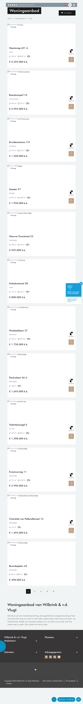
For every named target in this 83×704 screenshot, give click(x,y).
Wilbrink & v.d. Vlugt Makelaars (15, 639)
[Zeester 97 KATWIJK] (41, 175)
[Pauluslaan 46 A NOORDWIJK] (41, 363)
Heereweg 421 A (18, 48)
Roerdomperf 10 (18, 95)
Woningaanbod (20, 18)
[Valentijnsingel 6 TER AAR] (41, 410)
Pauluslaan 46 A (18, 377)
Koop (30, 18)
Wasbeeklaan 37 (18, 330)
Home (9, 18)
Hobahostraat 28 (18, 283)
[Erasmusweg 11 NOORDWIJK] (41, 458)
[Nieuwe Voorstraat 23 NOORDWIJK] (41, 222)
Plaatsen (49, 637)
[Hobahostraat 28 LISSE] (41, 269)
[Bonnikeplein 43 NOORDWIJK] (41, 552)
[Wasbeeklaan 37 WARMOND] (41, 316)
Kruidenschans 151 (19, 142)
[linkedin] (54, 656)
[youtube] (59, 656)
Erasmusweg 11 (18, 471)
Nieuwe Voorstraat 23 (21, 236)
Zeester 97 (15, 189)
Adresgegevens (53, 652)
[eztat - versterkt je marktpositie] (40, 672)
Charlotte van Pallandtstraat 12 (26, 518)
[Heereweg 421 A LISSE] (41, 34)
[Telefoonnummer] (70, 5)
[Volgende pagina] (53, 591)
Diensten (9, 652)
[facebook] (46, 656)
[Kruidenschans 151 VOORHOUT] (41, 128)
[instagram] (50, 656)
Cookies (9, 683)
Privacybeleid (71, 681)
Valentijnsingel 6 (18, 424)
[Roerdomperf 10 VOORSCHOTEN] (41, 81)
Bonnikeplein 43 (18, 566)
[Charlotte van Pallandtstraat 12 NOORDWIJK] (41, 505)
